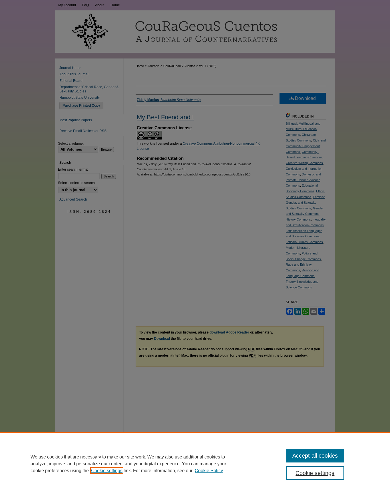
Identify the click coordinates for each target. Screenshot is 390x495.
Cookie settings (106, 470)
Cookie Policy (209, 470)
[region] (195, 463)
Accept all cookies (315, 455)
